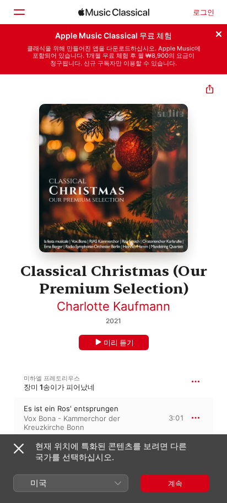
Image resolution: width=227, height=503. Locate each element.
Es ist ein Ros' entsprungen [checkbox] (71, 408)
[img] (113, 12)
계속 (175, 483)
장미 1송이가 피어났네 (59, 387)
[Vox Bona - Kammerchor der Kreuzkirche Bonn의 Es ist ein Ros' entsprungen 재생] (7, 417)
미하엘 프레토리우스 (52, 378)
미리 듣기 (119, 342)
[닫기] (218, 32)
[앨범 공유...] (209, 90)
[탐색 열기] (19, 12)
